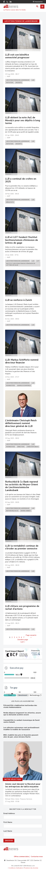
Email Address (9, 813)
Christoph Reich (32, 447)
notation (9, 82)
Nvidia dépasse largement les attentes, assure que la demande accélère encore (22, 714)
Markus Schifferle (24, 385)
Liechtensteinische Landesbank (21, 21)
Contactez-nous (37, 857)
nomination (10, 385)
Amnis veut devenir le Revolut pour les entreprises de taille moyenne (22, 785)
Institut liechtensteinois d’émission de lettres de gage (20, 264)
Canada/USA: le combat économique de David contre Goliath (21, 721)
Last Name (7, 831)
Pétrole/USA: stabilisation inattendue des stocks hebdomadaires (20, 706)
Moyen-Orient (26, 511)
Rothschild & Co (12, 511)
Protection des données (31, 868)
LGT (38, 261)
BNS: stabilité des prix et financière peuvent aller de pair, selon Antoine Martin (20, 736)
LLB (33, 80)
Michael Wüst (9, 799)
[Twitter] (7, 2)
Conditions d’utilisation (16, 868)
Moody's (19, 82)
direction (20, 447)
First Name (7, 822)
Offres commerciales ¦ (22, 857)
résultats (10, 202)
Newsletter (39, 2)
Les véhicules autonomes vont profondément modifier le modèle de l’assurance (21, 728)
